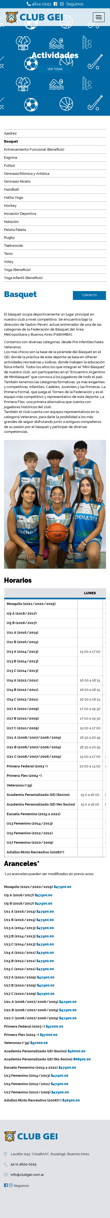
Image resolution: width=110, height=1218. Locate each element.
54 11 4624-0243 (23, 1164)
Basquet (11, 141)
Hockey (10, 206)
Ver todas (55, 69)
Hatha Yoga (13, 197)
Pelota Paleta (15, 230)
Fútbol (9, 166)
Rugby (9, 237)
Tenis (8, 254)
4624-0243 (41, 4)
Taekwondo (13, 246)
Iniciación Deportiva (20, 214)
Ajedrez (10, 133)
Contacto (89, 295)
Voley (8, 262)
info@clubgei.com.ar (27, 1175)
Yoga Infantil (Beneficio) (23, 278)
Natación (11, 222)
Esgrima (10, 157)
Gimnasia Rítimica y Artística (26, 174)
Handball (11, 189)
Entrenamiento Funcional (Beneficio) (34, 149)
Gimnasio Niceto (17, 181)
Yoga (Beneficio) (17, 270)
